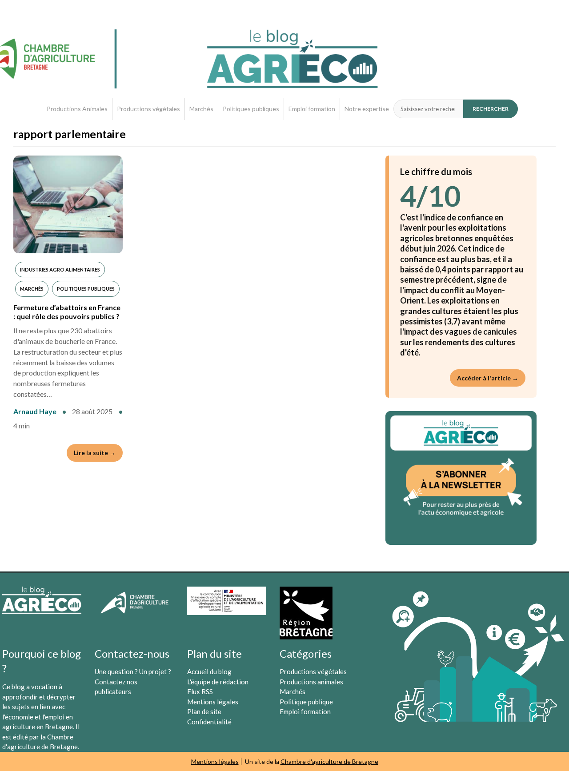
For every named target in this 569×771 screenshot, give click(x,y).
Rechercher (491, 108)
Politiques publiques (251, 108)
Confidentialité (209, 722)
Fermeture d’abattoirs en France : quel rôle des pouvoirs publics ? (66, 311)
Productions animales (311, 682)
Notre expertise (367, 108)
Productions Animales (77, 108)
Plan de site (204, 711)
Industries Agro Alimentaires (60, 269)
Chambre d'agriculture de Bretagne (329, 761)
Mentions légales (212, 702)
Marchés (201, 108)
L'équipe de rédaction (217, 682)
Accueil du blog (209, 671)
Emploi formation (312, 108)
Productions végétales (148, 108)
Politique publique (306, 702)
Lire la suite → (95, 452)
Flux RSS (200, 691)
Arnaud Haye (34, 411)
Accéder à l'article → (487, 378)
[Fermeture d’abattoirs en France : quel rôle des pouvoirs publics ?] (68, 204)
